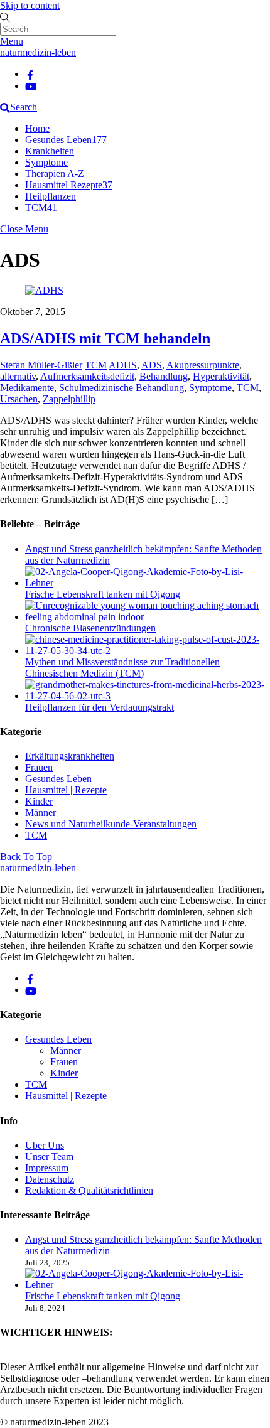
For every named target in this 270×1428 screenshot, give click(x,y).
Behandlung (163, 376)
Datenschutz (49, 1179)
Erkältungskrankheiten (69, 756)
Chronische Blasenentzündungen (90, 628)
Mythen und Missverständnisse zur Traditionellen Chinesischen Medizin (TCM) (122, 668)
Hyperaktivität (221, 376)
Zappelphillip (69, 399)
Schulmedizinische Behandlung (121, 387)
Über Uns (44, 1145)
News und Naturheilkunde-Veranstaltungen (111, 824)
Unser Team (49, 1156)
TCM (41, 207)
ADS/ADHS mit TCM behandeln (105, 338)
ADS (151, 365)
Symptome (46, 162)
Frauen (39, 767)
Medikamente (27, 387)
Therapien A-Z (54, 173)
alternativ (18, 376)
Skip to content (30, 5)
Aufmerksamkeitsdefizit (87, 376)
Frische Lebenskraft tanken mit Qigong (102, 594)
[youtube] (30, 85)
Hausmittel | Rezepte (66, 790)
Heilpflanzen (50, 196)
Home (37, 128)
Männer (40, 812)
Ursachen (19, 399)
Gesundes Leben (66, 139)
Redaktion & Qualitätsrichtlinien (89, 1190)
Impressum (46, 1167)
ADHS (123, 365)
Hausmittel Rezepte (68, 185)
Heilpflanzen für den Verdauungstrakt (99, 707)
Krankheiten (49, 151)
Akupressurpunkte (202, 365)
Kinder (39, 801)
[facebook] (30, 73)
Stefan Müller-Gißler (41, 365)
